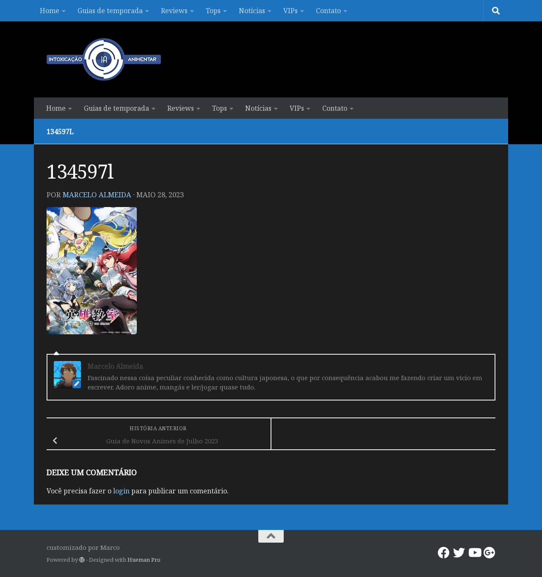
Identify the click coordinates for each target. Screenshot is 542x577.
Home (49, 10)
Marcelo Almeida (97, 194)
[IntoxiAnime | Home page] (104, 59)
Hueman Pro (143, 559)
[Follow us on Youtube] (474, 553)
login (121, 491)
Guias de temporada (110, 10)
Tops (213, 10)
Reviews (174, 10)
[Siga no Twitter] (459, 553)
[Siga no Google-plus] (489, 553)
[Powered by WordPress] (82, 560)
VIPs (290, 10)
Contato (328, 10)
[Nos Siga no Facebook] (444, 553)
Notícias (252, 10)
